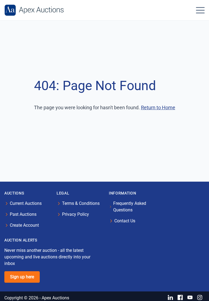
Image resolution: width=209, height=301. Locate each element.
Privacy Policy (75, 214)
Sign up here (22, 276)
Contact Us (124, 220)
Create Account (24, 225)
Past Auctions (23, 214)
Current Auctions (26, 203)
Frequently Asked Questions (129, 207)
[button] (200, 10)
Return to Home (158, 107)
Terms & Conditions (81, 203)
